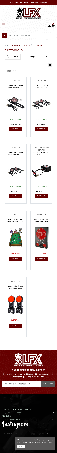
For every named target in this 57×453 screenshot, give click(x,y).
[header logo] (28, 12)
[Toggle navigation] (3, 24)
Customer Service (12, 413)
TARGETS (26, 45)
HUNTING (16, 45)
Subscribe (48, 384)
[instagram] (15, 424)
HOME (7, 45)
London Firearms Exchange (17, 409)
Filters (15, 57)
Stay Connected (11, 419)
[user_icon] (49, 26)
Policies (6, 416)
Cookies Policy (46, 442)
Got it (21, 447)
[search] (4, 35)
